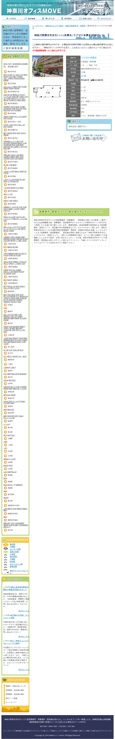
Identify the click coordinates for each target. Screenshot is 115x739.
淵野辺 (9, 509)
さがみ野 (7, 403)
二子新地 (17, 263)
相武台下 (7, 527)
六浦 (24, 143)
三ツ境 (11, 179)
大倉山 (13, 107)
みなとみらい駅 (16, 564)
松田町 (10, 462)
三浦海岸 (7, 367)
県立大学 (7, 296)
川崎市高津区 (13, 259)
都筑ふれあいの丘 (10, 227)
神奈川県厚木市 (71, 26)
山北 (5, 472)
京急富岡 (14, 143)
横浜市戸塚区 (13, 162)
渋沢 (5, 374)
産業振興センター (10, 141)
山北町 (10, 469)
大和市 (10, 384)
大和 (17, 387)
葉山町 (10, 427)
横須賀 (13, 296)
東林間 (6, 525)
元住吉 (6, 255)
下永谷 (6, 173)
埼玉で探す (71, 726)
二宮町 (10, 445)
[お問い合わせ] (85, 20)
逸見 (5, 294)
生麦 (13, 108)
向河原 (18, 255)
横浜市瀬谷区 (13, 191)
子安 (26, 96)
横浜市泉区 (12, 204)
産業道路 (7, 239)
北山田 (23, 227)
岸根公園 (15, 96)
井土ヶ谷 (17, 116)
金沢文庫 (7, 143)
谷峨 (9, 472)
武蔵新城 (10, 253)
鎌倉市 (10, 311)
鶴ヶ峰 (22, 179)
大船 (10, 200)
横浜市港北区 (13, 152)
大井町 (10, 456)
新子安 (9, 95)
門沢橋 (22, 401)
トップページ (37, 26)
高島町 (11, 88)
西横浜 (6, 88)
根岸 (5, 75)
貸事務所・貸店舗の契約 (15, 694)
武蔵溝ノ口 (17, 262)
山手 (21, 75)
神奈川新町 (21, 100)
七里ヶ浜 (14, 316)
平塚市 (10, 305)
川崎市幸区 (12, 244)
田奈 (5, 220)
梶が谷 (23, 262)
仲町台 (23, 229)
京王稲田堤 (7, 273)
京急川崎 (7, 240)
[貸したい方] (48, 20)
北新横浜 (7, 157)
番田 (5, 510)
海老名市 (11, 398)
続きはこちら (24, 611)
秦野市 (10, 371)
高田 (21, 157)
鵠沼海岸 (16, 326)
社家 (12, 403)
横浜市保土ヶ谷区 (14, 122)
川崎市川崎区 (13, 234)
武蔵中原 (12, 255)
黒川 (12, 288)
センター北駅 (15, 549)
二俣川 (6, 179)
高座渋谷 (7, 387)
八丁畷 (18, 240)
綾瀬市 (10, 421)
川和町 (11, 231)
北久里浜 (12, 298)
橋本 (5, 517)
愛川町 (10, 501)
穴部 (23, 342)
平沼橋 (23, 87)
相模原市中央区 (13, 505)
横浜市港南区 (13, 168)
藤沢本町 (19, 328)
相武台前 (10, 409)
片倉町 (21, 96)
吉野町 (11, 116)
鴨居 (21, 188)
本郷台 (15, 200)
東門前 (13, 240)
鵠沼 (5, 332)
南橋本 (24, 509)
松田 (10, 465)
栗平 (5, 286)
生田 (13, 273)
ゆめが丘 (7, 210)
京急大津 (12, 300)
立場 (24, 207)
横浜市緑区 (12, 185)
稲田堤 (16, 272)
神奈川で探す (53, 726)
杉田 (18, 133)
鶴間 (10, 388)
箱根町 (10, 482)
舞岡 (14, 165)
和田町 (9, 127)
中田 (20, 207)
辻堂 (10, 326)
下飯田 (22, 209)
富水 (19, 340)
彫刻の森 (7, 485)
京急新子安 (13, 100)
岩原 (16, 416)
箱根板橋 (7, 340)
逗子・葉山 (22, 356)
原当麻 (15, 525)
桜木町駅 (13, 557)
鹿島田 (9, 247)
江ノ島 (22, 330)
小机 (17, 155)
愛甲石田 (12, 380)
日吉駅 (12, 554)
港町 (23, 237)
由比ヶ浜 (7, 314)
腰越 (12, 318)
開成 (5, 478)
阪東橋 (6, 80)
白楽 (5, 95)
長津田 (13, 188)
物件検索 (19, 731)
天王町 (6, 125)
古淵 (10, 525)
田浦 (19, 302)
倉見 (9, 435)
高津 (10, 262)
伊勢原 (13, 395)
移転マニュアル (57, 731)
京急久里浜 (11, 294)
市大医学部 (7, 145)
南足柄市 (11, 413)
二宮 (5, 448)
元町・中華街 (8, 78)
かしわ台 (16, 401)
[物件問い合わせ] (89, 141)
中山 (17, 188)
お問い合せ (95, 731)
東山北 (13, 472)
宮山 (12, 435)
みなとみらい (8, 87)
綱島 (17, 157)
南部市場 (7, 147)
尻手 (5, 247)
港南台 (16, 171)
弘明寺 (23, 116)
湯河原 (6, 497)
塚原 (5, 416)
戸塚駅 (12, 559)
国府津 (15, 338)
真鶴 (5, 491)
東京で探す (43, 726)
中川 (18, 227)
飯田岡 (13, 342)
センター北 (7, 229)
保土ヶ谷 (21, 125)
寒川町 (10, 432)
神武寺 (15, 356)
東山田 (6, 231)
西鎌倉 (16, 318)
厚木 (10, 401)
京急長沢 (14, 302)
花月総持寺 (7, 108)
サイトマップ (11, 702)
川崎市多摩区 (13, 267)
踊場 (10, 209)
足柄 (9, 342)
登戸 (10, 270)
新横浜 (13, 157)
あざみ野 (12, 217)
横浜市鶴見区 (13, 103)
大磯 (5, 442)
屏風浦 (6, 135)
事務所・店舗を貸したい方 (16, 686)
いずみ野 (16, 209)
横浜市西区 (12, 83)
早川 (16, 340)
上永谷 (6, 171)
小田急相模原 (19, 523)
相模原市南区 (13, 520)
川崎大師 (19, 239)
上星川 (11, 125)
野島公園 (7, 148)
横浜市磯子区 (13, 130)
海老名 (6, 401)
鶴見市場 (7, 110)
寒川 (5, 435)
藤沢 (13, 328)
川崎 (12, 237)
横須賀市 (11, 291)
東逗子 (9, 356)
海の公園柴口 (15, 147)
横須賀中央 (24, 296)
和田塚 (6, 320)
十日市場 (7, 188)
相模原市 (11, 360)
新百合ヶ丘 (11, 286)
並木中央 (24, 147)
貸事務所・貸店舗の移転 (15, 690)
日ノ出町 (16, 75)
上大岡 (11, 171)
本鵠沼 (6, 326)
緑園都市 (7, 207)
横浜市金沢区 (13, 138)
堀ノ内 (6, 300)
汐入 (17, 296)
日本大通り (13, 76)
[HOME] (11, 20)
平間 (5, 253)
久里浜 (6, 298)
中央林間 (23, 387)
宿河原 (21, 272)
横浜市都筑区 (13, 224)
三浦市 (10, 364)
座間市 (10, 406)
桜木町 (6, 76)
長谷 (12, 314)
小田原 (6, 338)
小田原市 (11, 335)
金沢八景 (20, 141)
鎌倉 (16, 314)
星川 (16, 125)
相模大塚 (16, 388)
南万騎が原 (14, 181)
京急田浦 (23, 298)
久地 (23, 263)
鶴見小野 (19, 108)
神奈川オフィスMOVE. (57, 735)
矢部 (14, 509)
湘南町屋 (7, 318)
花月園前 (17, 110)
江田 (17, 217)
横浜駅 (12, 544)
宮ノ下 (13, 485)
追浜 (17, 294)
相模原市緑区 (13, 514)
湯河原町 (11, 494)
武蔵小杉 (17, 253)
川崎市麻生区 (13, 283)
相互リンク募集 (11, 698)
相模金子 (7, 459)
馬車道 (20, 76)
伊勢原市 (11, 392)
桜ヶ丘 (13, 387)
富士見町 (23, 318)
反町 (9, 98)
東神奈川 (16, 95)
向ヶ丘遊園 (17, 270)
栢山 (5, 342)
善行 (17, 330)
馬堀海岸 (7, 302)
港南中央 (23, 171)
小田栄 (23, 240)
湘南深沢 (7, 316)
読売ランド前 (8, 272)
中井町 (10, 451)
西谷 (5, 127)
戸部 (19, 87)
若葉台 (22, 286)
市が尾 (22, 217)
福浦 (21, 145)
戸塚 (10, 165)
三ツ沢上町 (7, 96)
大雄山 (20, 416)
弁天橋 (22, 107)
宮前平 (9, 280)
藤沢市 (10, 323)
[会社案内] (67, 20)
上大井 (13, 459)
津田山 (6, 262)
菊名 (21, 155)
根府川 (19, 342)
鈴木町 (25, 239)
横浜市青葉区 (13, 214)
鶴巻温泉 (23, 374)
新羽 (12, 158)
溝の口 (6, 263)
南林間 (6, 388)
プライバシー (37, 731)
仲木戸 (22, 95)
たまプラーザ (8, 219)
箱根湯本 (19, 485)
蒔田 (5, 118)
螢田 (12, 340)
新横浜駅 (13, 567)
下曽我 (20, 338)
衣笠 (21, 294)
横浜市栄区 (12, 197)
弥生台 (6, 209)
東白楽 (6, 100)
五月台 (16, 288)
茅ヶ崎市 (11, 347)
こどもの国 (23, 219)
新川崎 (15, 247)
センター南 (16, 229)
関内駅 (12, 562)
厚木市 (10, 377)
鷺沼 (5, 280)
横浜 (15, 87)
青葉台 (6, 217)
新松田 (6, 465)
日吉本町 (7, 158)
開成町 (10, 475)
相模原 (19, 509)
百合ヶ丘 (7, 288)
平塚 (5, 308)
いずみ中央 (14, 207)
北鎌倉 (20, 316)
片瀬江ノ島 (7, 328)
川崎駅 (12, 547)
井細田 (24, 340)
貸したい (46, 731)
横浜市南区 (12, 113)
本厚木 (6, 380)
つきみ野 (23, 388)
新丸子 (23, 253)
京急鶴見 (7, 107)
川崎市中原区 (13, 250)
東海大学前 (15, 374)
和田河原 (10, 416)
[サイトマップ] (104, 20)
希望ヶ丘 (7, 181)
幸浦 (17, 145)
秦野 (9, 374)
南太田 (9, 118)
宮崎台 (11, 263)
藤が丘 (16, 219)
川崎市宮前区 (13, 277)
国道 (24, 108)
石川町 (9, 75)
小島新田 (17, 237)
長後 (13, 330)
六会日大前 (7, 330)
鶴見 (17, 107)
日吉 (16, 158)
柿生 (17, 286)
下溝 (12, 523)
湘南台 (22, 326)
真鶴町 (10, 488)
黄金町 (6, 116)
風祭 (25, 338)
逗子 (5, 356)
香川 (21, 350)
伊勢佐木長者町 (19, 78)
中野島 (6, 270)
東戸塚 (6, 165)
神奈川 (13, 98)
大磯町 (10, 438)
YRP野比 (19, 300)
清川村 (10, 530)
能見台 (20, 143)
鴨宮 (10, 338)
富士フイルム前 (9, 418)
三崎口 (13, 367)
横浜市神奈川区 (13, 92)
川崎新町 (7, 237)
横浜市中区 (12, 72)
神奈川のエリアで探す (54, 26)
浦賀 (17, 298)
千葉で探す (62, 726)
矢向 (12, 110)
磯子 (5, 133)
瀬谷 (5, 194)
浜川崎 (13, 239)
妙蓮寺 (20, 158)
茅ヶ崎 (6, 350)
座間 (5, 409)
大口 (5, 98)
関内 (25, 75)
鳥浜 (13, 145)
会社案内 (27, 731)
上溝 (5, 509)
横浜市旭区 (12, 176)
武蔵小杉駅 (14, 552)
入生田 (6, 344)
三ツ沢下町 (21, 98)
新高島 (16, 88)
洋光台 (23, 133)
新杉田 (9, 133)
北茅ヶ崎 (16, 350)
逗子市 (10, 353)
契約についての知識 (70, 731)
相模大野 (7, 523)
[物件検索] (29, 20)
